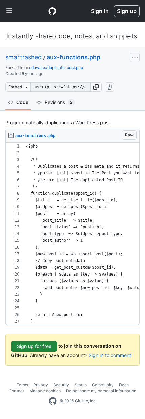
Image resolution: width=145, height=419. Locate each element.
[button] (96, 87)
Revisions (58, 102)
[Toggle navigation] (9, 11)
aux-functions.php (73, 57)
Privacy (40, 384)
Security (61, 384)
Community (103, 384)
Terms (22, 384)
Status (81, 384)
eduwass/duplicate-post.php (56, 67)
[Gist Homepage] (52, 11)
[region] (72, 234)
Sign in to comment (110, 355)
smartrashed (23, 57)
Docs (124, 384)
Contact (16, 390)
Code (22, 102)
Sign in (100, 11)
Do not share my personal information (101, 390)
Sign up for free (34, 346)
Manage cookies (45, 390)
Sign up (127, 11)
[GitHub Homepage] (53, 401)
